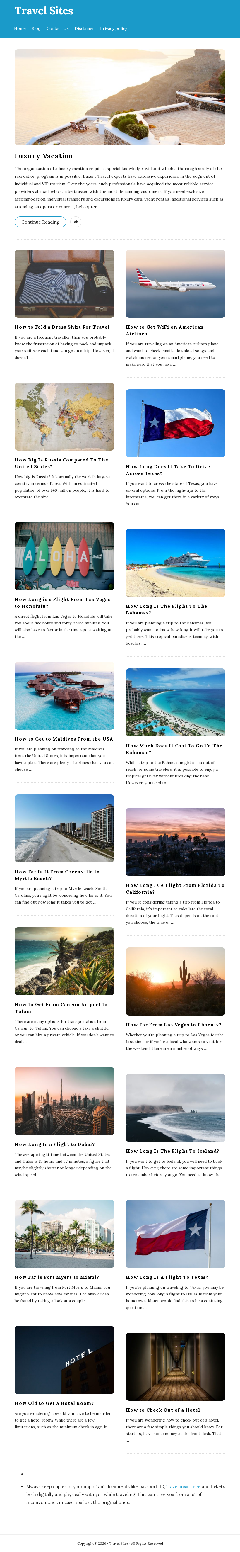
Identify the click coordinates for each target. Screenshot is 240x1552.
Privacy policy (113, 28)
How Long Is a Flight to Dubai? (55, 1144)
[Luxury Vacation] (120, 97)
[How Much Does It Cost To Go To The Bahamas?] (175, 702)
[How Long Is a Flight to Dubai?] (64, 1101)
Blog (36, 28)
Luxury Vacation (44, 156)
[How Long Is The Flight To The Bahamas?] (175, 563)
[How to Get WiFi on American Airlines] (175, 284)
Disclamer (84, 28)
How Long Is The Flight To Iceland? (172, 1151)
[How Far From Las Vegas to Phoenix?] (175, 981)
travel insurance (183, 1486)
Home (20, 28)
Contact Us (58, 28)
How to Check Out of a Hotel (163, 1410)
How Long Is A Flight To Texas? (167, 1277)
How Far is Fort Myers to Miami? (57, 1277)
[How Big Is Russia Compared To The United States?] (64, 417)
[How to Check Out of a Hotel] (175, 1367)
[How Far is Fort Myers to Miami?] (64, 1234)
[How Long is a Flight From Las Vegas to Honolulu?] (64, 556)
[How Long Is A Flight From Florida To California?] (175, 842)
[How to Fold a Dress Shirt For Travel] (64, 284)
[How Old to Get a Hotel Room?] (64, 1360)
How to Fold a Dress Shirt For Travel (62, 327)
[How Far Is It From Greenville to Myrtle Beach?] (64, 828)
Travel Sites (44, 10)
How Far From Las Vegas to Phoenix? (174, 1025)
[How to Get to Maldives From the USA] (64, 696)
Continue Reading (40, 222)
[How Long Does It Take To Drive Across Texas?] (175, 423)
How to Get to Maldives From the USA (64, 739)
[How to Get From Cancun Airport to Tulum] (64, 961)
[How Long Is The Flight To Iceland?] (175, 1108)
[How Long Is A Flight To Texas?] (175, 1234)
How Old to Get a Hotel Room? (54, 1403)
